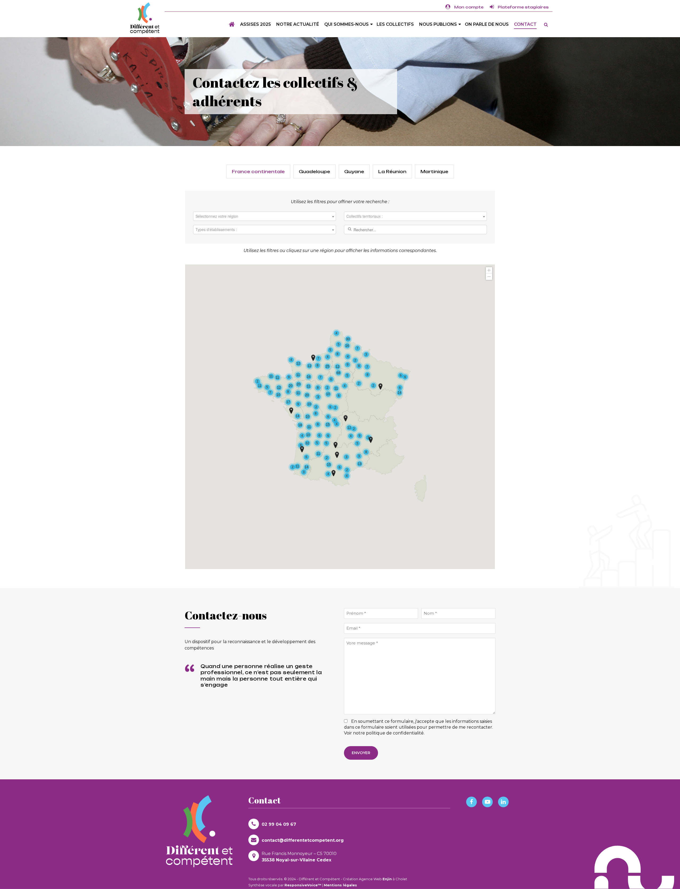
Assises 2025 (255, 24)
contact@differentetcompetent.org (303, 840)
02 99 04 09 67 (279, 824)
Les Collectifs (395, 24)
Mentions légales (340, 885)
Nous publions (438, 24)
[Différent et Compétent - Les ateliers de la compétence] (144, 18)
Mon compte (468, 7)
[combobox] (264, 216)
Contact (525, 24)
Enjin (387, 879)
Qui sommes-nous (346, 24)
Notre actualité (297, 24)
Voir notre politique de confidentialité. (384, 733)
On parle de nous (487, 24)
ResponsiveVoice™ (302, 885)
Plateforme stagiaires (523, 7)
